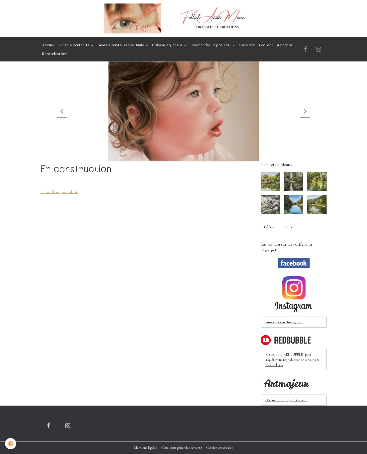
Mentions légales (145, 448)
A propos (284, 44)
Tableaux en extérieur (280, 227)
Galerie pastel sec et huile (121, 44)
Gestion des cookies (219, 448)
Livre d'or (247, 44)
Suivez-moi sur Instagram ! (284, 322)
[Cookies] (10, 443)
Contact (266, 44)
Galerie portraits (74, 44)
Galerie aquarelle (168, 44)
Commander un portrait (211, 44)
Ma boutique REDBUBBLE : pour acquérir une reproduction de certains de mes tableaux (292, 359)
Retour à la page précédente (59, 192)
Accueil (48, 44)
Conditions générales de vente (181, 448)
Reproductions (54, 53)
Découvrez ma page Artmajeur (286, 400)
